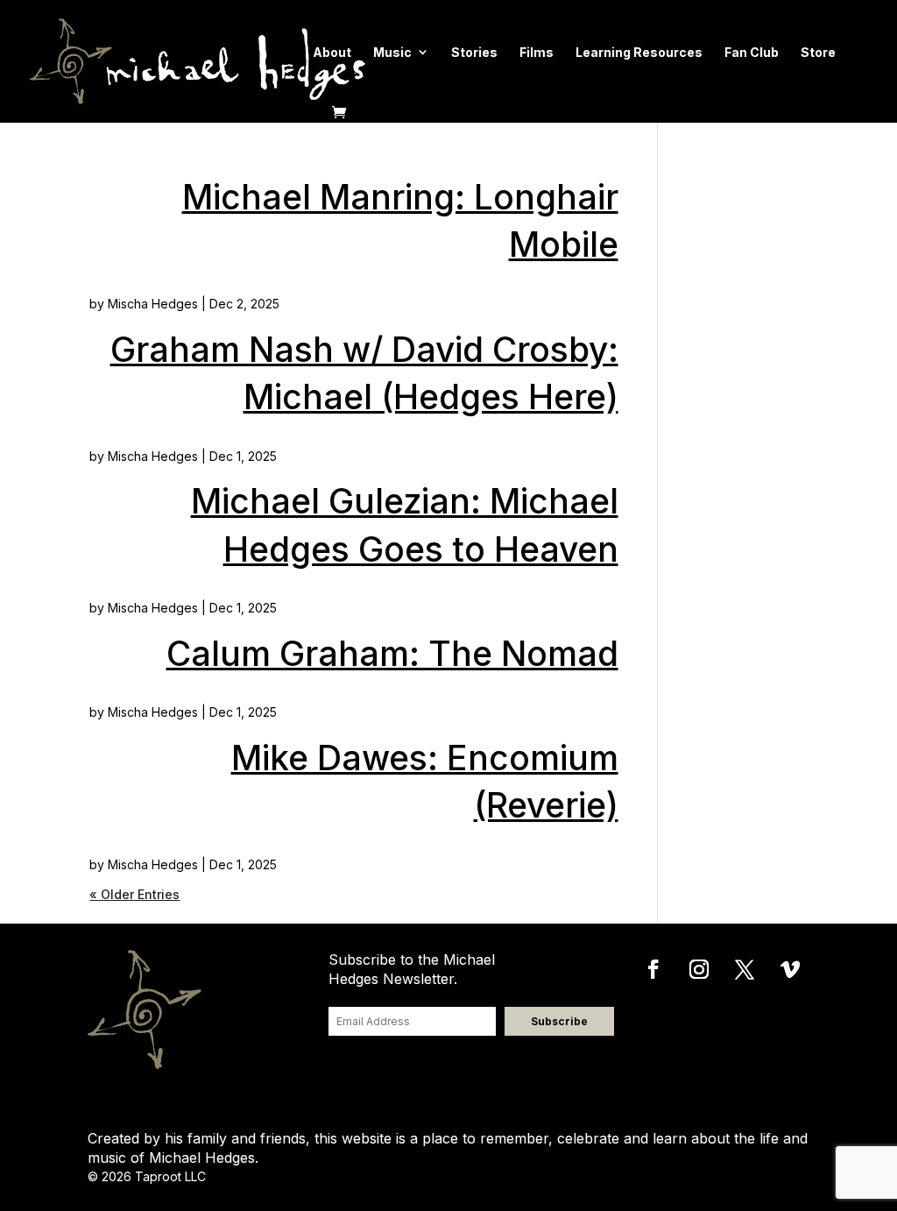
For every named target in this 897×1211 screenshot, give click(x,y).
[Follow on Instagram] (699, 969)
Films (536, 52)
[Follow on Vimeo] (790, 969)
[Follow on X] (744, 969)
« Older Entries (134, 894)
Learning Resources (639, 52)
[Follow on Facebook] (653, 969)
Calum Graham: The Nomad (392, 653)
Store (818, 52)
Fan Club (751, 52)
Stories (474, 52)
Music (392, 52)
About (332, 52)
